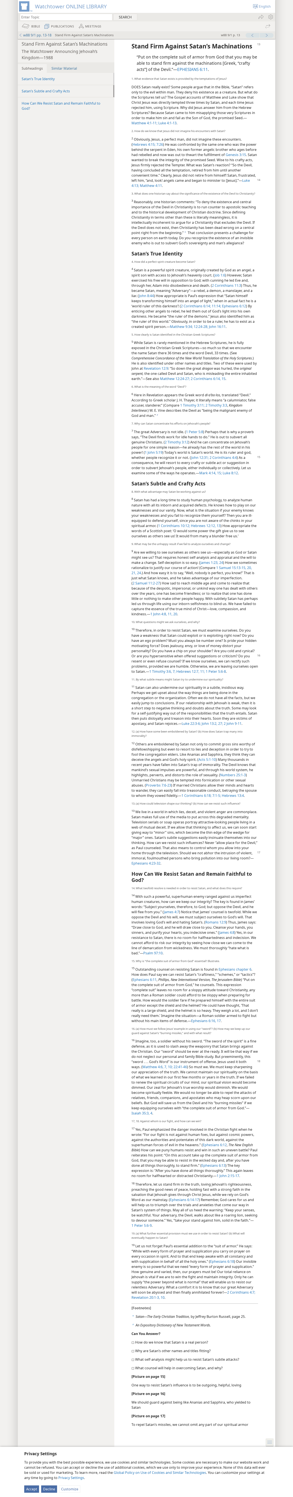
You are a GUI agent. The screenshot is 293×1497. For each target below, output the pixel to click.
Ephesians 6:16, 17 (206, 1020)
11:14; (216, 306)
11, (169, 614)
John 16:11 (217, 326)
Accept (31, 1489)
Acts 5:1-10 (207, 759)
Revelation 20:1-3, (145, 1297)
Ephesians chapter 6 (235, 969)
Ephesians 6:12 (233, 306)
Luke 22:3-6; (191, 723)
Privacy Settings (71, 1477)
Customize (69, 1489)
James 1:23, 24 (211, 562)
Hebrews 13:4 (232, 795)
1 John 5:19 (153, 452)
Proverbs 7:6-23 (158, 785)
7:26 (159, 144)
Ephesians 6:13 (213, 1165)
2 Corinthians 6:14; (196, 306)
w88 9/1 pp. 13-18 (37, 35)
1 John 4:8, (158, 614)
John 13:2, (209, 723)
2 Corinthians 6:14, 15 (207, 378)
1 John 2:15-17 (228, 1175)
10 (162, 1297)
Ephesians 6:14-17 (184, 1199)
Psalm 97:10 (153, 953)
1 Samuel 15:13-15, (231, 567)
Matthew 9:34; (181, 326)
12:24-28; (200, 326)
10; (170, 1067)
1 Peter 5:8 (194, 431)
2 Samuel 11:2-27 (146, 583)
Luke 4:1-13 (167, 123)
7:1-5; (216, 795)
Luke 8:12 (230, 473)
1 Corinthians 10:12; (174, 525)
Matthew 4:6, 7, (154, 1067)
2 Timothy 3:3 (216, 405)
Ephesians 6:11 (145, 979)
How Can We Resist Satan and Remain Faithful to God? (61, 106)
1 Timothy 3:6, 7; (162, 671)
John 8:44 (146, 295)
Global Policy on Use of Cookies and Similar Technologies (160, 1472)
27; (220, 723)
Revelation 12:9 (156, 368)
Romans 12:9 (215, 922)
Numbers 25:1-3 (233, 775)
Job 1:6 (219, 275)
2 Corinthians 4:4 (223, 457)
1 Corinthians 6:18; (196, 795)
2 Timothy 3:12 (176, 442)
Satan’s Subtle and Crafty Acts (46, 91)
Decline (49, 1489)
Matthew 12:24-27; (175, 378)
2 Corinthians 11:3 (226, 285)
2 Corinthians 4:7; (241, 1292)
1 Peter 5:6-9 (141, 1225)
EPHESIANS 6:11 (192, 69)
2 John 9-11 (232, 723)
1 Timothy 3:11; (192, 405)
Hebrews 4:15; (144, 144)
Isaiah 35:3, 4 (141, 1113)
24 (138, 573)
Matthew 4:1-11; (144, 123)
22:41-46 (180, 1067)
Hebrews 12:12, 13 (205, 525)
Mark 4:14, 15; (210, 473)
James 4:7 (171, 912)
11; (202, 671)
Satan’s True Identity (38, 79)
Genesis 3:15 (236, 154)
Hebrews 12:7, (187, 671)
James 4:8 (226, 932)
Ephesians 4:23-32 (145, 863)
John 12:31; (200, 457)
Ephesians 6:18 (222, 1261)
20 (174, 614)
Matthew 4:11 (150, 185)
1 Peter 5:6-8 (215, 671)
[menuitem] (270, 17)
